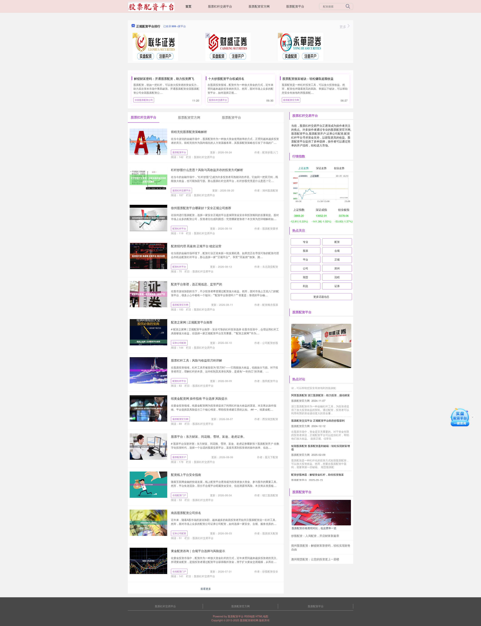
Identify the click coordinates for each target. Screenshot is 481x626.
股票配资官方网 (259, 6)
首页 (188, 6)
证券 (337, 286)
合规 (337, 250)
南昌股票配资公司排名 (186, 513)
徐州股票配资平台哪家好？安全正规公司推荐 (201, 208)
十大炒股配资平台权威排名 (226, 78)
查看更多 (205, 589)
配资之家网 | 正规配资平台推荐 (191, 322)
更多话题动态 (321, 296)
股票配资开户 (179, 457)
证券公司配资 (179, 342)
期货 (305, 277)
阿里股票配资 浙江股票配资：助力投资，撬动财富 (320, 387)
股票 (305, 250)
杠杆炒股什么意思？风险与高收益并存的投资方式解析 (207, 170)
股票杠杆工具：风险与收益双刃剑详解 (196, 360)
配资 (337, 242)
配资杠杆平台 (179, 228)
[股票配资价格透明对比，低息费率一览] (321, 512)
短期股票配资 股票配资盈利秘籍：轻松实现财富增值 (320, 439)
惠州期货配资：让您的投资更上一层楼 (315, 559)
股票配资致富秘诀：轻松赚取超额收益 (308, 78)
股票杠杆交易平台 (220, 6)
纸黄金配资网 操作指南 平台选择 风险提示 (199, 398)
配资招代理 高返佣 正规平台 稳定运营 (196, 246)
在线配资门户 (179, 495)
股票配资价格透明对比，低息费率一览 (314, 528)
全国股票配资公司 (144, 99)
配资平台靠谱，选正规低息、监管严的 (196, 284)
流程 (337, 277)
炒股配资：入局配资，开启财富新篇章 (315, 536)
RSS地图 (249, 616)
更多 (343, 26)
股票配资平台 (295, 6)
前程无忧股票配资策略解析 (189, 132)
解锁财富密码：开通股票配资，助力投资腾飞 (164, 78)
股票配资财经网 (249, 620)
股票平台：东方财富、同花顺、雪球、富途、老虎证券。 (208, 436)
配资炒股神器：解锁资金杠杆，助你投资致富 (317, 467)
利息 (305, 286)
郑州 (337, 268)
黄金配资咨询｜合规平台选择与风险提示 (198, 551)
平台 (305, 259)
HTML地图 (262, 616)
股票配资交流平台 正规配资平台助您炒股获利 (318, 412)
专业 (305, 242)
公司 (305, 268)
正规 (337, 259)
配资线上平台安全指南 (186, 474)
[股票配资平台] (151, 6)
